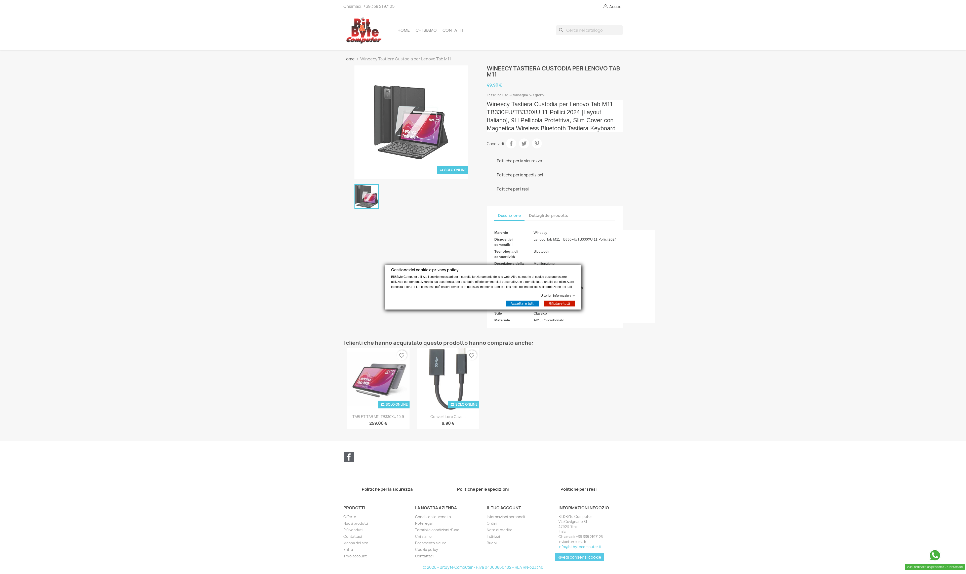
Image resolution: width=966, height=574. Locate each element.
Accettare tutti (522, 303)
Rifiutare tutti (559, 303)
